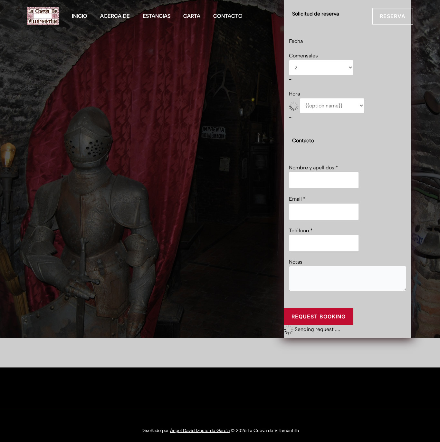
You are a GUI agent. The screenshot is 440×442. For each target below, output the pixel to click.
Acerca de (115, 16)
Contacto (228, 16)
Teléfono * (301, 230)
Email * (297, 199)
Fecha (296, 41)
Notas (295, 262)
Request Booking (319, 316)
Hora (294, 94)
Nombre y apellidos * (313, 168)
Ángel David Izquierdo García (236, 419)
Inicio (79, 16)
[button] (392, 16)
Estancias (156, 16)
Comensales (303, 56)
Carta (191, 16)
